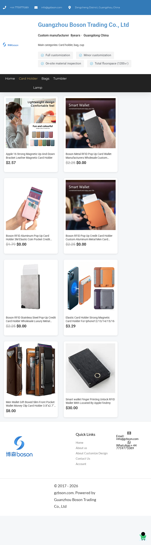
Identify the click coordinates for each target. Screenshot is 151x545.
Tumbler (60, 78)
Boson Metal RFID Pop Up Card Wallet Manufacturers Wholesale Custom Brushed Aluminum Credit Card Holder (89, 157)
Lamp (37, 87)
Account (81, 464)
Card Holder (28, 78)
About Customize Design (92, 453)
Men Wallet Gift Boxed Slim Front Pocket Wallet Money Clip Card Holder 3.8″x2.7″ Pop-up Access (30, 406)
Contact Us (83, 458)
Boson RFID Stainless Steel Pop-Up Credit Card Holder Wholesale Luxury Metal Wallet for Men (31, 321)
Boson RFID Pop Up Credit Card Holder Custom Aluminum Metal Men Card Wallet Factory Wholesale (89, 239)
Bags (45, 78)
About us (81, 448)
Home (10, 78)
